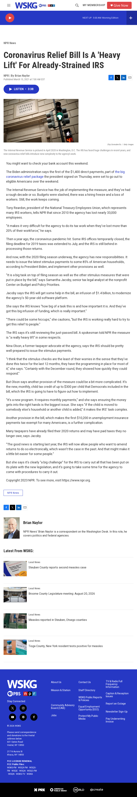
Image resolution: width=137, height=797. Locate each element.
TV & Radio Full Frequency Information (114, 684)
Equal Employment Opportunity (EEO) (89, 708)
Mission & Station (60, 690)
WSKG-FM (11, 767)
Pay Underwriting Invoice (115, 720)
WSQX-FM (23, 767)
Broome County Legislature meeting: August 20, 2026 (62, 593)
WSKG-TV (20, 774)
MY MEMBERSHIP (94, 5)
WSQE (15, 771)
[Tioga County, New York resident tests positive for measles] (15, 647)
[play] (10, 18)
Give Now (121, 5)
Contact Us (84, 682)
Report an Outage (116, 703)
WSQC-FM (32, 771)
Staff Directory (86, 690)
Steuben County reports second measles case (57, 567)
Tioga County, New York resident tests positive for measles (66, 646)
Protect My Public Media (88, 717)
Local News (34, 562)
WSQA (22, 771)
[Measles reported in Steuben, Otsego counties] (15, 621)
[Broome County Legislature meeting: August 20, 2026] (15, 594)
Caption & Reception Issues (117, 695)
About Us (56, 682)
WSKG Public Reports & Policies (90, 699)
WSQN (11, 774)
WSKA (30, 774)
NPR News (10, 43)
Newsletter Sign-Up (117, 711)
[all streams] (131, 18)
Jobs (54, 715)
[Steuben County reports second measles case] (15, 568)
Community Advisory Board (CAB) (63, 706)
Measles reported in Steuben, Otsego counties (58, 620)
